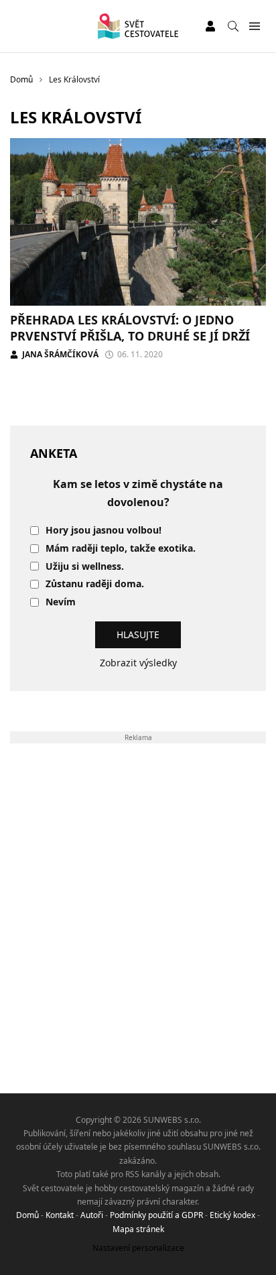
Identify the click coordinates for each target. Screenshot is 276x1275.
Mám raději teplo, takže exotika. (121, 548)
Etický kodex (232, 1215)
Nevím (61, 602)
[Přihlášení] (210, 26)
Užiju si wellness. (85, 566)
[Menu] (254, 26)
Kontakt (60, 1215)
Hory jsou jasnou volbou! (103, 530)
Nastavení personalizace (138, 1248)
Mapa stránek (138, 1229)
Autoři (91, 1215)
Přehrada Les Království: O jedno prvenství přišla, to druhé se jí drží (130, 327)
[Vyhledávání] (233, 26)
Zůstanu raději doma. (95, 584)
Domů (27, 1215)
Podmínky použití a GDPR (156, 1215)
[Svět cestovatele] (138, 26)
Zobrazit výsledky (138, 662)
